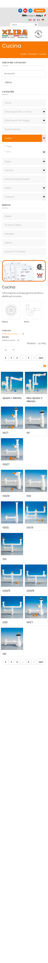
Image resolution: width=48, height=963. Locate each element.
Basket (8, 216)
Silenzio (8, 242)
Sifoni (8, 152)
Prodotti (33, 54)
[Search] (36, 24)
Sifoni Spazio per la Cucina (18, 111)
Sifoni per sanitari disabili (17, 179)
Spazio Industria (12, 129)
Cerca (8, 82)
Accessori (9, 197)
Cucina (8, 138)
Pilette (9, 146)
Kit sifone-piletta (13, 225)
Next (41, 358)
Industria (9, 170)
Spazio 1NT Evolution (15, 251)
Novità (8, 103)
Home (23, 54)
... (22, 358)
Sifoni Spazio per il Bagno (17, 120)
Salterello (9, 234)
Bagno (8, 161)
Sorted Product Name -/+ (11, 334)
